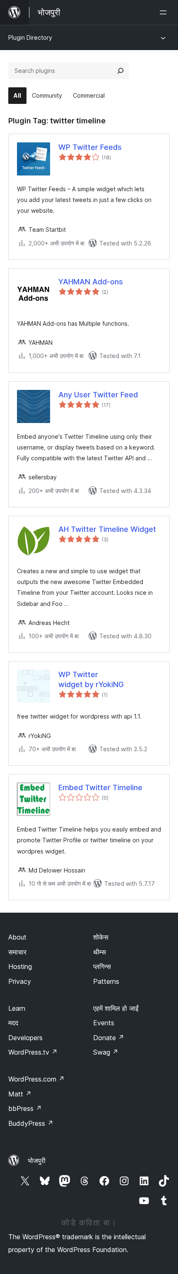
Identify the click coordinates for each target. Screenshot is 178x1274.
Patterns (106, 981)
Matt (19, 1094)
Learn (16, 1008)
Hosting (20, 966)
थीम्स (99, 952)
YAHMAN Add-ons (90, 281)
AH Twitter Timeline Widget (107, 529)
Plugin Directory (30, 37)
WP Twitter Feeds (90, 147)
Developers (25, 1038)
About (17, 937)
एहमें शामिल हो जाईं (115, 1008)
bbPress (25, 1108)
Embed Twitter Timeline (100, 787)
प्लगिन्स (102, 966)
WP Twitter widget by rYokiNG (91, 679)
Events (103, 1023)
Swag (105, 1052)
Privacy (19, 981)
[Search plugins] (120, 70)
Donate (108, 1038)
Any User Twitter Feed (98, 394)
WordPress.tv (33, 1052)
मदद (13, 1023)
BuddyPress (30, 1123)
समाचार (17, 952)
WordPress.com (36, 1079)
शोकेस (100, 937)
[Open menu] (165, 12)
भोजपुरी (37, 1160)
